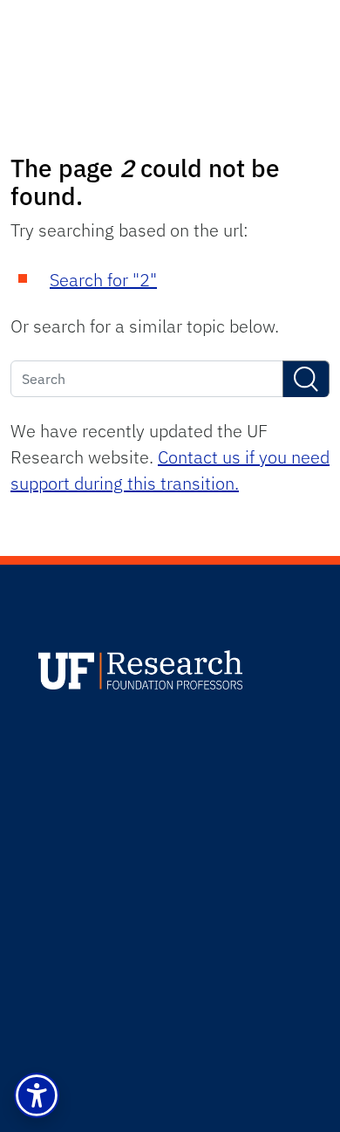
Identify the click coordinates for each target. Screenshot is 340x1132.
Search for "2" (103, 280)
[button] (36, 1095)
